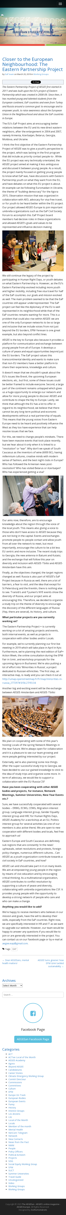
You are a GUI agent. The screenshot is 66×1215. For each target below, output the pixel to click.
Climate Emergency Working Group (26, 1076)
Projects (12, 1157)
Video (11, 1183)
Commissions (15, 1082)
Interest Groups (16, 1110)
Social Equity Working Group (22, 1164)
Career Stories (15, 1073)
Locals (11, 1123)
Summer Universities (18, 1173)
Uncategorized (15, 1179)
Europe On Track (16, 1095)
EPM (10, 1091)
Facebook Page (33, 1029)
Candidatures (15, 1069)
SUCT (11, 1170)
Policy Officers (15, 1151)
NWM (11, 1145)
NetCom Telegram (17, 1132)
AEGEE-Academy (16, 1060)
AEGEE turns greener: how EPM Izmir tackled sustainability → (51, 963)
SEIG (10, 1161)
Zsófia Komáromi (39, 1209)
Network (12, 1135)
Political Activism (16, 1154)
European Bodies (17, 1098)
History (12, 1107)
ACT (10, 1054)
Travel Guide (14, 1176)
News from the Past (18, 1142)
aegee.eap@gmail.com (15, 943)
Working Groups (41, 74)
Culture (12, 1088)
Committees (14, 1085)
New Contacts (15, 1139)
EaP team (9, 74)
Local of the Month (18, 1120)
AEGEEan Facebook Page (33, 1039)
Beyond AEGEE (15, 1066)
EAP (14, 949)
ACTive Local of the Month (22, 1057)
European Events (16, 1101)
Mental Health (15, 1129)
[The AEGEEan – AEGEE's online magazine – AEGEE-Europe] (33, 20)
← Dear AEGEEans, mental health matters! (15, 962)
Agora (11, 1063)
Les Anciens (14, 1113)
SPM (10, 1167)
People (12, 1148)
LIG (10, 1117)
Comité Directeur (17, 1079)
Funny (11, 1104)
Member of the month (19, 1126)
